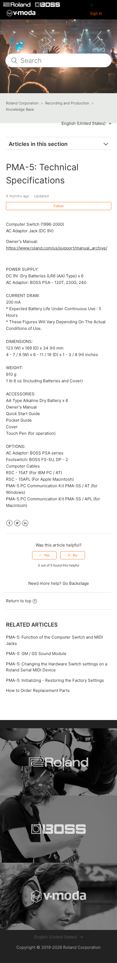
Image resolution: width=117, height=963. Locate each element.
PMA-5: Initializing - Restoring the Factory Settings (55, 680)
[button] (91, 5)
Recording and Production (67, 103)
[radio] (44, 555)
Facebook (9, 523)
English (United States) (84, 123)
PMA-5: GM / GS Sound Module (36, 653)
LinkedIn (25, 523)
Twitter (17, 523)
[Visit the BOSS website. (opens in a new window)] (58, 829)
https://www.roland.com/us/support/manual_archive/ (56, 248)
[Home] (17, 5)
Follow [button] (59, 206)
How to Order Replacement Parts (38, 690)
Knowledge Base (20, 109)
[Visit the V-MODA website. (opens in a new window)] (58, 896)
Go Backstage (76, 583)
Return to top (18, 600)
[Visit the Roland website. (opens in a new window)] (58, 761)
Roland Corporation (22, 103)
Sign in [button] (96, 13)
